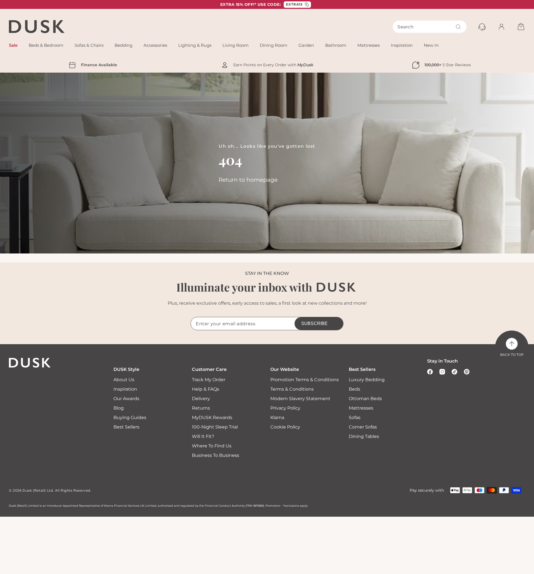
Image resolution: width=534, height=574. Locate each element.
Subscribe (314, 323)
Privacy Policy (285, 408)
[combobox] (429, 27)
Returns (201, 408)
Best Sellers (126, 427)
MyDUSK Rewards (212, 417)
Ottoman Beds (365, 398)
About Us (123, 379)
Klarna (277, 417)
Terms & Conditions (292, 389)
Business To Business (215, 455)
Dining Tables (364, 436)
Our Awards (126, 398)
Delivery (201, 398)
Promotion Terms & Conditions (304, 379)
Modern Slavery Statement (300, 398)
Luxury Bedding (367, 379)
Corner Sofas (363, 427)
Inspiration (125, 389)
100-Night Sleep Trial (215, 427)
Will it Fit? (203, 436)
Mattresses (361, 408)
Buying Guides (129, 417)
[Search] (458, 27)
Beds (354, 389)
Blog (118, 408)
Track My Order (208, 379)
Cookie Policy (285, 427)
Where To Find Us (211, 446)
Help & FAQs (205, 389)
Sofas (354, 417)
